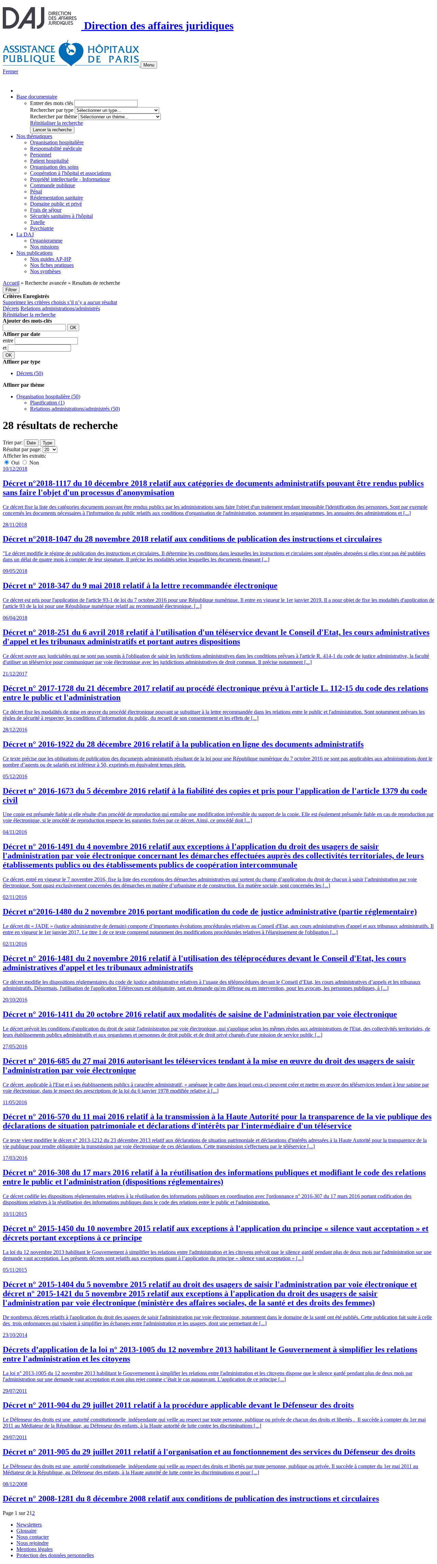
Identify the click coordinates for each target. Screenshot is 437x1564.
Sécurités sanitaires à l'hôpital (61, 216)
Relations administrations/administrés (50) (75, 409)
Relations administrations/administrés (60, 308)
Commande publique (52, 185)
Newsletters (29, 1525)
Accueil (11, 283)
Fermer (10, 71)
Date (31, 442)
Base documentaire (36, 97)
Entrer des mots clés (51, 103)
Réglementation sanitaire (56, 198)
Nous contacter (32, 1537)
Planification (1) (47, 402)
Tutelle (37, 222)
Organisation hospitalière (57, 142)
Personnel (40, 155)
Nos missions (44, 247)
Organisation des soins (54, 167)
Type (47, 442)
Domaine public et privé (56, 204)
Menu (148, 65)
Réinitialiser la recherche (56, 123)
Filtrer (11, 289)
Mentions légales (34, 1549)
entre (9, 340)
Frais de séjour (45, 210)
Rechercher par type (51, 110)
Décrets (11, 308)
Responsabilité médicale (56, 148)
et (5, 348)
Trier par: (13, 442)
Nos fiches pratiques (52, 265)
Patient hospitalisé (49, 161)
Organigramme (46, 241)
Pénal (36, 191)
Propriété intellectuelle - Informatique (70, 179)
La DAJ (25, 234)
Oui (15, 463)
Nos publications (34, 253)
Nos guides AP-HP (50, 259)
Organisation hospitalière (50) (48, 396)
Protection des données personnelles (55, 1555)
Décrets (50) (29, 373)
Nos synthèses (45, 271)
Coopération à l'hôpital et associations (70, 173)
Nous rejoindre (32, 1543)
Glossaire (26, 1531)
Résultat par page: (22, 449)
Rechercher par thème (53, 116)
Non (33, 463)
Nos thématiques (34, 136)
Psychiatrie (42, 228)
